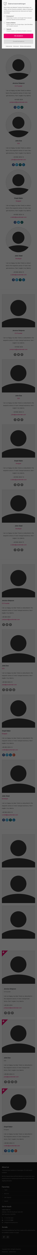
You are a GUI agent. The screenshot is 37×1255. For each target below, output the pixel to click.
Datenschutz (9, 46)
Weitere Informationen (25, 46)
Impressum (16, 46)
